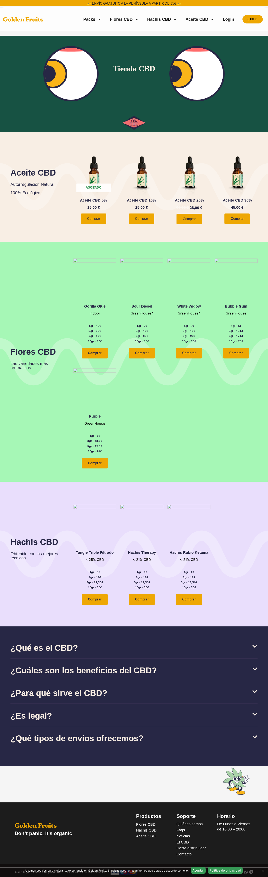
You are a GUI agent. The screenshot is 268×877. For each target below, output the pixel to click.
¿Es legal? (31, 715)
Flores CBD (121, 19)
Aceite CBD (197, 19)
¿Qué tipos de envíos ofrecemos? (76, 738)
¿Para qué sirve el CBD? (58, 693)
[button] (134, 649)
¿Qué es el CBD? (44, 647)
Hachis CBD (159, 19)
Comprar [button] (141, 218)
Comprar (93, 218)
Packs (89, 19)
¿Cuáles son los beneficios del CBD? (83, 670)
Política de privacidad (225, 870)
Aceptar (198, 870)
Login (228, 19)
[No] (263, 870)
